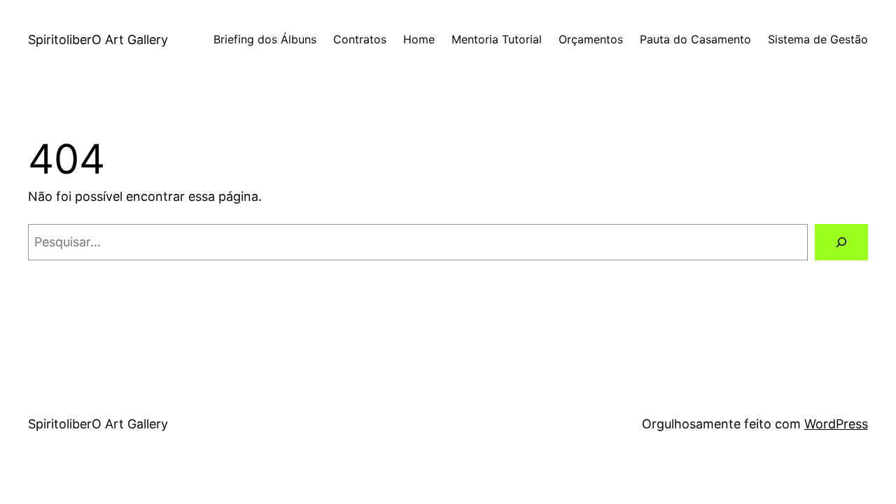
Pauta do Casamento (695, 39)
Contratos (359, 39)
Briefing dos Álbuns (265, 39)
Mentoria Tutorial (496, 39)
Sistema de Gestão (818, 39)
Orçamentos (591, 39)
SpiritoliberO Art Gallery (98, 39)
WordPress (836, 423)
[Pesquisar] (841, 242)
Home (419, 39)
